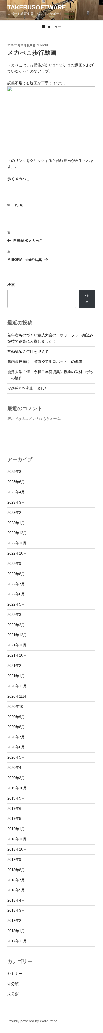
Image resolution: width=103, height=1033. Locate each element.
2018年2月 (16, 920)
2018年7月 (16, 880)
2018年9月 (16, 859)
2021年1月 (16, 676)
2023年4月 (16, 492)
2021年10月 (17, 655)
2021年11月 (17, 645)
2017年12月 (17, 941)
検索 (11, 284)
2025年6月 (16, 482)
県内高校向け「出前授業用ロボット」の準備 (45, 361)
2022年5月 (16, 604)
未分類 (18, 205)
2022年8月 (16, 574)
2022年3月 (16, 614)
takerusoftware (37, 7)
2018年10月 (17, 849)
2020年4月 (16, 767)
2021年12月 (17, 635)
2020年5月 (16, 757)
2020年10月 (17, 706)
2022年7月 (16, 584)
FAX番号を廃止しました (28, 388)
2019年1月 (16, 829)
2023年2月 (16, 512)
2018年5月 (16, 890)
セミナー (15, 973)
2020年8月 (16, 727)
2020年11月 (17, 696)
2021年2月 (16, 665)
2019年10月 (17, 788)
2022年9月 (16, 563)
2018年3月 (16, 910)
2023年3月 (16, 502)
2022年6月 (16, 594)
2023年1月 (16, 523)
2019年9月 (16, 798)
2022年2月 (16, 625)
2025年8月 (16, 471)
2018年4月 (16, 900)
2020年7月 (16, 737)
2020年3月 (16, 778)
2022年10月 (17, 553)
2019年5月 (16, 818)
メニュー (54, 27)
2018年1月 (16, 931)
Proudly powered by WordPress (33, 1021)
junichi (42, 45)
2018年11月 (17, 839)
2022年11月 (17, 543)
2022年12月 (17, 533)
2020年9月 (16, 717)
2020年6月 (16, 747)
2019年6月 (16, 808)
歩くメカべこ (19, 179)
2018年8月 (16, 870)
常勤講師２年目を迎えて (28, 351)
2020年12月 (17, 686)
